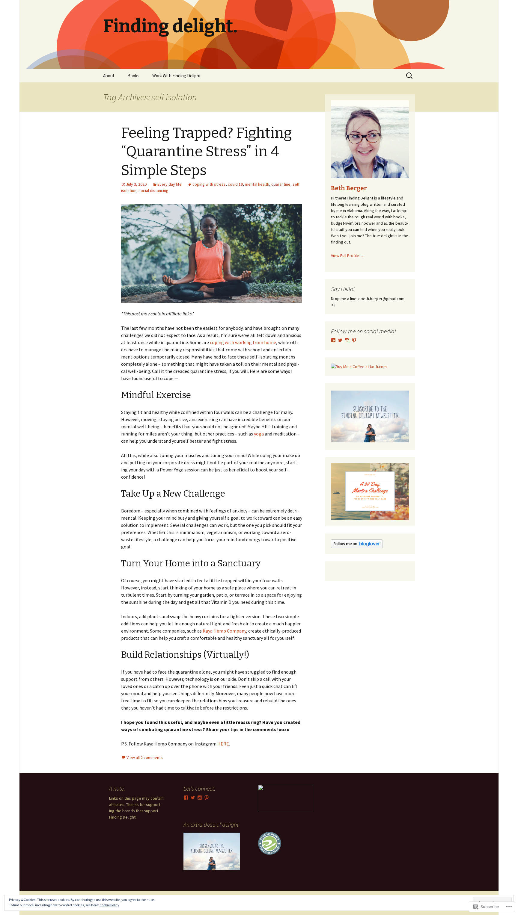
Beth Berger (349, 188)
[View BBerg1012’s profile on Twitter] (340, 340)
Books (133, 75)
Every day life (169, 184)
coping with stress (209, 184)
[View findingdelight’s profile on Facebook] (333, 340)
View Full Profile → (347, 255)
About (109, 75)
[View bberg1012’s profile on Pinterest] (354, 340)
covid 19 (235, 184)
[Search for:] (410, 76)
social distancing (153, 190)
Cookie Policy (109, 905)
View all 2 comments (145, 757)
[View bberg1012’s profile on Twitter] (192, 797)
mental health (257, 184)
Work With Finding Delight (176, 75)
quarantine (280, 184)
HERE (223, 744)
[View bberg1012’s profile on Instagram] (347, 340)
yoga (259, 434)
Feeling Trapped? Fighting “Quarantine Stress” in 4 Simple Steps (206, 151)
